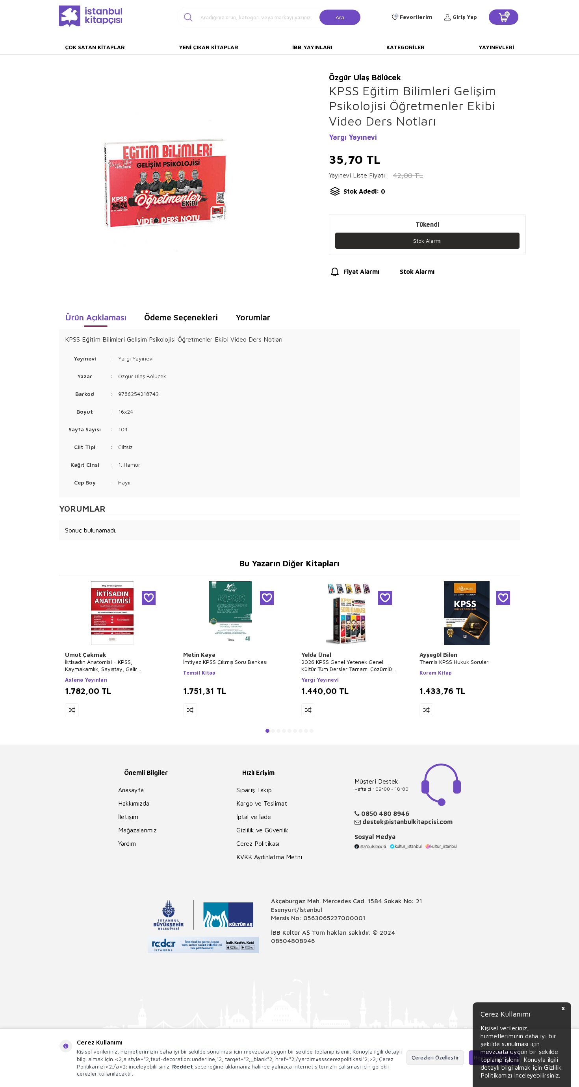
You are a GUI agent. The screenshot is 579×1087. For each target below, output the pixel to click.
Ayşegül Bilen (438, 654)
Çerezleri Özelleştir (435, 1057)
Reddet (182, 1066)
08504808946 (293, 940)
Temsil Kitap (199, 672)
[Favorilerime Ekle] (149, 598)
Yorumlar (253, 317)
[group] (164, 183)
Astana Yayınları (86, 680)
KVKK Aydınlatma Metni (269, 856)
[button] (267, 731)
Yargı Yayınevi (353, 137)
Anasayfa (131, 789)
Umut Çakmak (85, 654)
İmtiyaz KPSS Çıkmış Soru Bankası (225, 661)
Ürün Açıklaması (95, 317)
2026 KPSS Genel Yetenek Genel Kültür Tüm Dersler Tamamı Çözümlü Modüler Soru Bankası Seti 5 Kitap (346, 665)
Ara (340, 16)
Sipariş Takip (254, 789)
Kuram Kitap (435, 672)
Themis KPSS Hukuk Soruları (454, 661)
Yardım (127, 843)
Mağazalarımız (137, 830)
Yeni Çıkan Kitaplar (208, 47)
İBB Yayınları (312, 47)
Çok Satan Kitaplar (95, 47)
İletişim (128, 816)
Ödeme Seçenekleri (181, 317)
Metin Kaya (199, 654)
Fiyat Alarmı (361, 271)
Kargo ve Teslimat (261, 803)
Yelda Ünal (316, 654)
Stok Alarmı (427, 240)
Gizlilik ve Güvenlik (262, 830)
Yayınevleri (496, 47)
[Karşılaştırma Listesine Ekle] (72, 710)
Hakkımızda (133, 803)
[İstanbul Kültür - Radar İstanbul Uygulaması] (203, 946)
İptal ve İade (253, 816)
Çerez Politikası (257, 843)
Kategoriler (405, 47)
